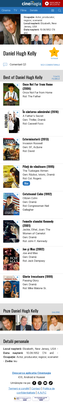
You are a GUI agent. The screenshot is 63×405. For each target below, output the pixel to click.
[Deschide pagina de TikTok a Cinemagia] (51, 383)
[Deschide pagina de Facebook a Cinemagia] (34, 383)
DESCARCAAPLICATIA (55, 3)
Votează (54, 58)
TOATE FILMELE (56, 77)
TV (15, 10)
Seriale (34, 10)
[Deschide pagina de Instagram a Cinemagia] (40, 383)
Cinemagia (31, 3)
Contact (36, 388)
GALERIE (56, 312)
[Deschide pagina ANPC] (22, 398)
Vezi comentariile (50, 65)
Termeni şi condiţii (18, 388)
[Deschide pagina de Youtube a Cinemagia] (45, 383)
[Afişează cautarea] (59, 10)
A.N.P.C (41, 392)
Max (26, 183)
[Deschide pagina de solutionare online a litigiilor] (40, 398)
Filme (23, 10)
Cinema (6, 10)
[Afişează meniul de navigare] (52, 10)
